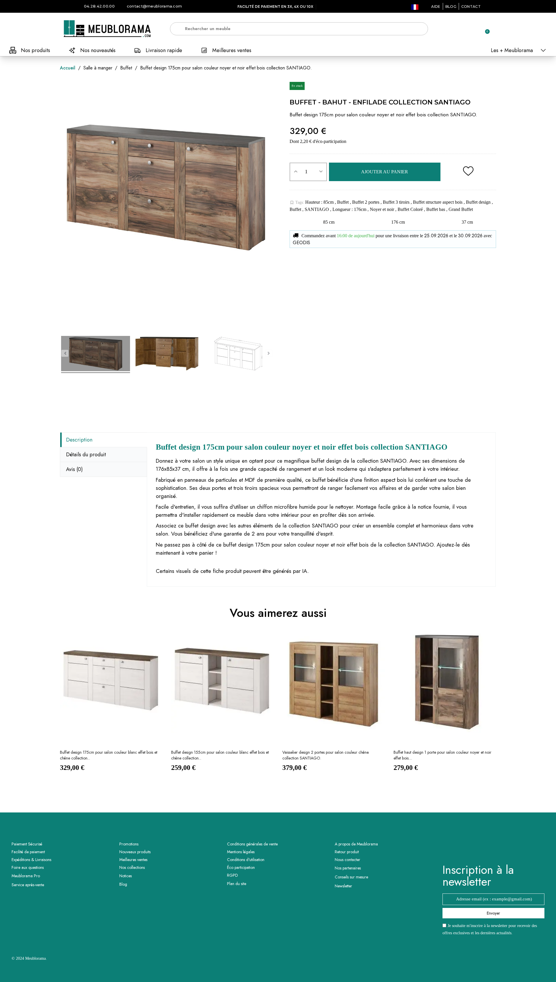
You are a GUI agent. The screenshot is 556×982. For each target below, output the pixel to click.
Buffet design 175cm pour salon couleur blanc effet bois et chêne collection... (108, 755)
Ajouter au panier (384, 171)
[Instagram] (501, 849)
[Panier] (485, 28)
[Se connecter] (465, 29)
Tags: (297, 202)
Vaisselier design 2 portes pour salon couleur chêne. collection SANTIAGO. (325, 755)
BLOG (450, 6)
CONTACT (471, 6)
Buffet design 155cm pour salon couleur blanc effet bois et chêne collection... (220, 755)
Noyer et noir (382, 209)
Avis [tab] (74, 469)
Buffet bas (436, 209)
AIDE (435, 6)
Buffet (343, 202)
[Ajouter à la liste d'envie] (468, 172)
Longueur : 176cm (349, 209)
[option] (111, 706)
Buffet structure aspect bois (438, 202)
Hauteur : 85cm (320, 202)
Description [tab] (79, 440)
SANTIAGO (317, 209)
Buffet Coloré (411, 209)
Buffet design (479, 202)
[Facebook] (485, 849)
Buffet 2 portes (366, 202)
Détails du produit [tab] (86, 454)
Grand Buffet (461, 209)
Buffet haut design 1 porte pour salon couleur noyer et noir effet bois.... (442, 755)
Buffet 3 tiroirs (397, 202)
